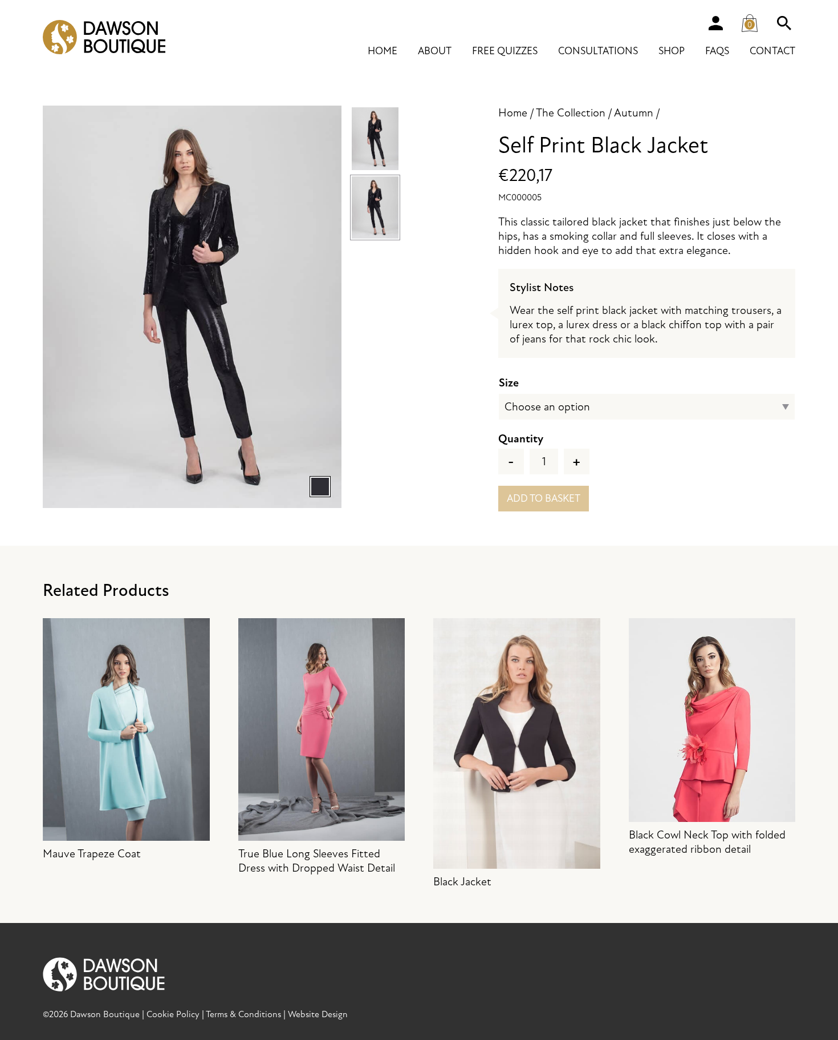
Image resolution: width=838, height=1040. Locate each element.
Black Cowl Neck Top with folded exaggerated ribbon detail (707, 842)
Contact (772, 51)
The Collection (570, 113)
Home (382, 51)
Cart (754, 20)
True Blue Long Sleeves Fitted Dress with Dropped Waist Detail (316, 860)
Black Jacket (462, 881)
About (434, 51)
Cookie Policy (173, 1014)
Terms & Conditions (243, 1014)
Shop (671, 51)
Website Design (318, 1014)
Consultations (598, 51)
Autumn (633, 113)
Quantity (520, 439)
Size (509, 383)
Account (715, 22)
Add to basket (543, 498)
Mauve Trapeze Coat (92, 853)
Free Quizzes (505, 51)
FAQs (717, 51)
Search (783, 22)
